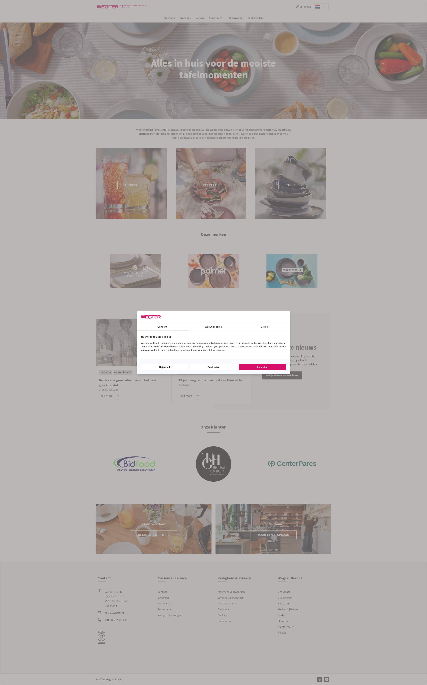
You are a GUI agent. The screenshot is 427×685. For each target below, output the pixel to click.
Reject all (164, 367)
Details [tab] (265, 326)
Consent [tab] (162, 326)
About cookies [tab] (213, 326)
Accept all (262, 367)
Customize (213, 367)
